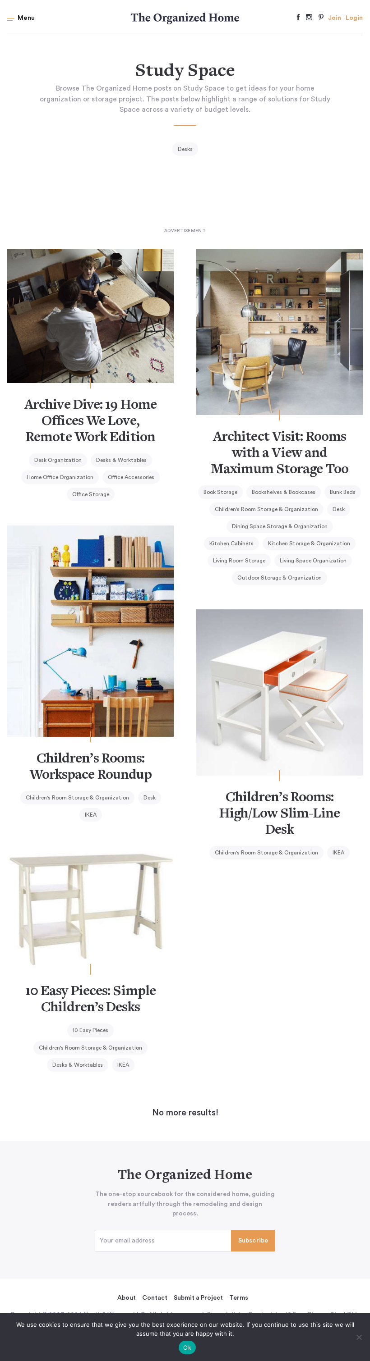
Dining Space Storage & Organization (280, 526)
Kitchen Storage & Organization (309, 543)
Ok (187, 1347)
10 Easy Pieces (90, 1030)
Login (354, 18)
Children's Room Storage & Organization (266, 509)
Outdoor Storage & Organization (279, 577)
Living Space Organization (313, 560)
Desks (185, 149)
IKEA (91, 815)
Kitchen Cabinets (231, 543)
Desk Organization (58, 460)
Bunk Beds (343, 492)
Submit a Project (198, 1298)
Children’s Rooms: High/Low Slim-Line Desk (279, 814)
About (126, 1298)
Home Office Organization (60, 477)
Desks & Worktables (121, 460)
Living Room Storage (239, 560)
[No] (358, 1337)
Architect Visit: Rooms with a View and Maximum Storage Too (279, 453)
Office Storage (90, 494)
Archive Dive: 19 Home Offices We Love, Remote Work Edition (90, 421)
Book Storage (220, 492)
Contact (154, 1298)
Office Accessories (131, 477)
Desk (339, 509)
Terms (238, 1298)
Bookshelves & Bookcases (283, 492)
